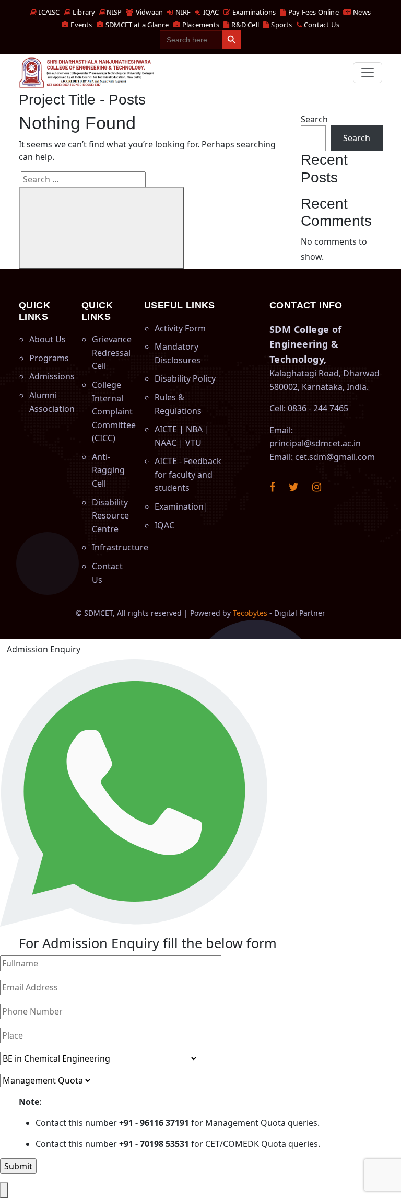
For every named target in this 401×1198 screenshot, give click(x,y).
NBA (194, 429)
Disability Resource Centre (110, 516)
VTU (193, 442)
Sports (280, 24)
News (361, 12)
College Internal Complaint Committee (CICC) (114, 411)
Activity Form (180, 328)
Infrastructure (120, 547)
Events (80, 24)
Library (83, 12)
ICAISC (48, 12)
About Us (47, 339)
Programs (49, 358)
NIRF (182, 12)
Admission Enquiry (43, 649)
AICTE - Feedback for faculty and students (188, 474)
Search (314, 119)
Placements (200, 24)
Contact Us (320, 24)
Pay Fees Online (312, 12)
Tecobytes (250, 613)
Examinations (253, 12)
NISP (114, 12)
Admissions (52, 376)
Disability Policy (185, 378)
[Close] (4, 1190)
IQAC (210, 12)
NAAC (165, 442)
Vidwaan (148, 12)
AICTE (166, 429)
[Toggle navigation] (367, 72)
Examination (179, 506)
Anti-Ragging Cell (108, 470)
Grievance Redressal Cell (112, 352)
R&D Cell (244, 24)
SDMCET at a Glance (136, 24)
